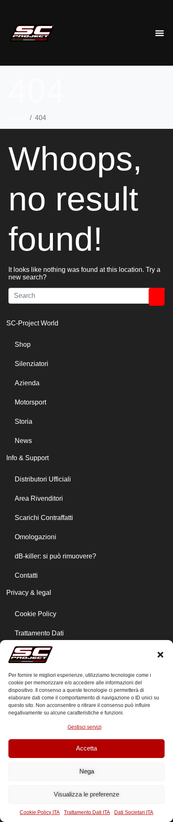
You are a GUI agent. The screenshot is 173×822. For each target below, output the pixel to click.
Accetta (86, 748)
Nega (86, 771)
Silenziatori (31, 363)
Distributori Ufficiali (43, 479)
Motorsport (30, 402)
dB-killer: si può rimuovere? (55, 556)
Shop (23, 344)
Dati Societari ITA (133, 812)
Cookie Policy (35, 613)
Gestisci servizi (85, 727)
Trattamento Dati (39, 633)
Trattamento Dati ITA (87, 812)
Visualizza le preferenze (86, 794)
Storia (23, 421)
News (23, 440)
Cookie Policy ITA (40, 812)
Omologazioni (35, 536)
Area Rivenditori (39, 498)
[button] (160, 654)
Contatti (26, 575)
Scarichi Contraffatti (44, 517)
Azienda (27, 383)
